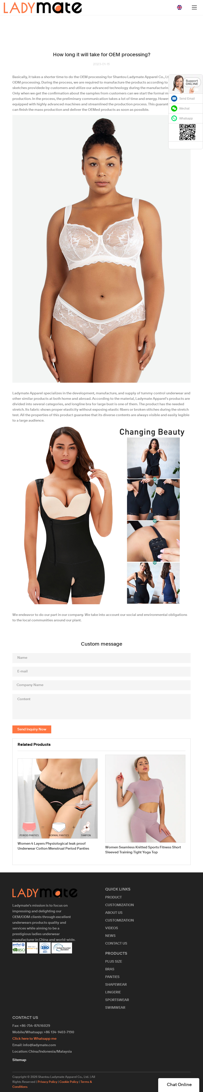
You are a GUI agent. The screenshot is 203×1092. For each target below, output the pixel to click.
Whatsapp (186, 118)
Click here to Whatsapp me (34, 1038)
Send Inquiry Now (31, 729)
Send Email (187, 98)
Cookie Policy (68, 1082)
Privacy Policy (47, 1082)
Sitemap (19, 1060)
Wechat (184, 108)
